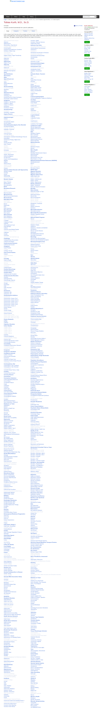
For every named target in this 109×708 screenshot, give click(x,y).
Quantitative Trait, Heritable (37, 435)
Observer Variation (35, 261)
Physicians (33, 332)
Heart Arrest (6, 623)
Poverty (32, 366)
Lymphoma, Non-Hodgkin (36, 124)
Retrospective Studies (36, 502)
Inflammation (7, 687)
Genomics (6, 578)
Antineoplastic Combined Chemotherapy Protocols (15, 136)
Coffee (5, 321)
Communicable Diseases (9, 342)
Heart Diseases (7, 625)
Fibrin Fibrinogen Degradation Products (13, 532)
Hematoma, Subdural (9, 632)
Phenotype (33, 322)
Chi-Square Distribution (9, 281)
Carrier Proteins (7, 247)
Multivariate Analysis (35, 194)
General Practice (8, 562)
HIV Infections (7, 593)
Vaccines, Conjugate (35, 658)
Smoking (33, 562)
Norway (32, 249)
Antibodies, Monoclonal (9, 128)
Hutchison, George (88, 76)
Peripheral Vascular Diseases (38, 316)
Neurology (33, 236)
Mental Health (34, 155)
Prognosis (33, 389)
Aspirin (6, 160)
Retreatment (33, 500)
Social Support (34, 568)
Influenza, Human (8, 690)
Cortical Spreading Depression (11, 379)
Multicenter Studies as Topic (37, 191)
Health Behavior (7, 599)
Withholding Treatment (36, 693)
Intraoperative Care (36, 66)
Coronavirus (7, 376)
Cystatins (6, 399)
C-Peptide (6, 220)
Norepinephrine (34, 247)
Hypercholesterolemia (9, 661)
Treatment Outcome (35, 637)
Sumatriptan (33, 594)
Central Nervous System (9, 264)
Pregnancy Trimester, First (37, 372)
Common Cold (7, 339)
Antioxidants (7, 138)
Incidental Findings (8, 679)
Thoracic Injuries (35, 620)
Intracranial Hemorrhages (37, 63)
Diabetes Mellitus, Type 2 (10, 428)
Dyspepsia (6, 465)
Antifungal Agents (8, 133)
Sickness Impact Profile (36, 552)
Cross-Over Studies (8, 391)
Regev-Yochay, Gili (88, 79)
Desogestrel (6, 423)
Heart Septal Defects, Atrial (10, 628)
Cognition (6, 322)
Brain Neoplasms (8, 216)
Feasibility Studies (8, 527)
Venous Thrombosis (35, 669)
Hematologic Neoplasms (10, 629)
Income (5, 681)
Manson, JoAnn (88, 61)
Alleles (5, 91)
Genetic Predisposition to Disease (13, 572)
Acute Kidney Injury (8, 54)
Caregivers (7, 246)
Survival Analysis (35, 599)
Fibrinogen (6, 533)
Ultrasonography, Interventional (38, 650)
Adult (5, 72)
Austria (5, 174)
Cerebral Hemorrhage (9, 269)
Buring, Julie (87, 48)
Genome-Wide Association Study (13, 576)
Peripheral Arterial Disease (37, 314)
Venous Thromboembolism (37, 667)
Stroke (32, 585)
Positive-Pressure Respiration (39, 361)
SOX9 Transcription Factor (37, 511)
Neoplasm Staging (35, 224)
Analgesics (7, 100)
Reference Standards (35, 470)
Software (33, 573)
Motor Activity (34, 190)
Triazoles (33, 638)
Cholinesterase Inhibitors (11, 295)
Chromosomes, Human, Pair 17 (11, 301)
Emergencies (7, 480)
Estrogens (6, 506)
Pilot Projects (34, 334)
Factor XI (6, 518)
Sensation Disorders (35, 534)
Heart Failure (7, 626)
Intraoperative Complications (37, 68)
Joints (32, 78)
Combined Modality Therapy (10, 337)
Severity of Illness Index (36, 545)
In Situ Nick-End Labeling (10, 676)
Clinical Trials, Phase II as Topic (11, 316)
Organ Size (33, 270)
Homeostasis (7, 643)
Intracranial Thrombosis (36, 64)
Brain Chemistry (7, 208)
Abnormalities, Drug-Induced (10, 45)
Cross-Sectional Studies (10, 393)
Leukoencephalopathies (37, 96)
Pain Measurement (36, 287)
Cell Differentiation (8, 261)
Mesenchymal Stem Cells (37, 157)
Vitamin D (33, 676)
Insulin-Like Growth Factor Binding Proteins (14, 702)
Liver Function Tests (35, 113)
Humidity (6, 655)
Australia (6, 172)
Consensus (6, 357)
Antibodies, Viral (7, 130)
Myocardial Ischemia (35, 211)
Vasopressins (34, 666)
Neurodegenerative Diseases (37, 233)
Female (6, 530)
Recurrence (33, 468)
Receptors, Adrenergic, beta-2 (37, 454)
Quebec (32, 438)
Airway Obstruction (8, 83)
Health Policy (7, 608)
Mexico (32, 163)
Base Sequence (7, 180)
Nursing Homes (34, 253)
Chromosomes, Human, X (10, 305)
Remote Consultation (35, 480)
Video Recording (35, 672)
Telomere (33, 615)
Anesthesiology (8, 109)
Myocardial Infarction (36, 209)
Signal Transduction (35, 553)
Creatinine (6, 387)
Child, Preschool (7, 287)
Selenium (33, 525)
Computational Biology (9, 346)
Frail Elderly (6, 550)
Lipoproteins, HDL (35, 111)
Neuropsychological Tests (38, 241)
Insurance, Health (35, 40)
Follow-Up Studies (9, 544)
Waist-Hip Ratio (34, 683)
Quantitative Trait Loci (36, 433)
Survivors (33, 601)
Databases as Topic (9, 403)
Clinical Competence (8, 311)
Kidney (32, 84)
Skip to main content (6, 2)
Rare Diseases (34, 448)
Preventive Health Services (37, 380)
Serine (32, 539)
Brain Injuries (7, 213)
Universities (33, 655)
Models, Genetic (34, 180)
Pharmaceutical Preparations (37, 317)
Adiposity (6, 64)
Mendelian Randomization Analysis (39, 153)
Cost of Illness (7, 381)
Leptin (32, 95)
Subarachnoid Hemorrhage (37, 588)
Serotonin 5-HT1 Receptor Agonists (39, 540)
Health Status (7, 619)
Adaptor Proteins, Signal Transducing (12, 55)
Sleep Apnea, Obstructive (36, 559)
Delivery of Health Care (9, 408)
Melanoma (33, 145)
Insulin (5, 697)
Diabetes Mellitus (8, 426)
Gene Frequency (7, 561)
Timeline (25, 31)
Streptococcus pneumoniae (37, 580)
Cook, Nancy (87, 86)
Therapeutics (34, 618)
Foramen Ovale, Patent (9, 547)
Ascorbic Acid (7, 157)
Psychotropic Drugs (35, 414)
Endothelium (7, 488)
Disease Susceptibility (9, 447)
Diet (5, 435)
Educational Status (9, 473)
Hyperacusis (7, 658)
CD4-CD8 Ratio (7, 226)
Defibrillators (7, 405)
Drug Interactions (8, 461)
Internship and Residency (36, 60)
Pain (32, 285)
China (5, 289)
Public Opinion (34, 418)
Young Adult (33, 702)
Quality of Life (34, 430)
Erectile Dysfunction (8, 498)
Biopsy (5, 189)
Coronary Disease (8, 374)
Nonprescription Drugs (36, 246)
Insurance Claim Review (9, 706)
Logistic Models (35, 115)
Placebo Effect (34, 335)
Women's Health (35, 696)
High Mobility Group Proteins (10, 640)
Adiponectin (7, 61)
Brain (5, 206)
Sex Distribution (35, 548)
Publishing (33, 420)
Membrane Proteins (35, 146)
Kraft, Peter (87, 77)
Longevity (33, 116)
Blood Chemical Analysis (9, 191)
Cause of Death (7, 260)
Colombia (6, 334)
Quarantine (33, 436)
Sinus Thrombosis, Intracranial (39, 556)
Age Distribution (8, 74)
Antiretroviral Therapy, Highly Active (12, 139)
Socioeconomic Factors (36, 571)
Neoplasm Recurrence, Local (37, 223)
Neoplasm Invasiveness (36, 220)
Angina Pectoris (8, 114)
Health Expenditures (8, 605)
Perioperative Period (35, 313)
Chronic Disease (7, 307)
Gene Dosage (7, 555)
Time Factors (34, 627)
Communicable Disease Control (11, 340)
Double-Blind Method (9, 453)
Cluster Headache (8, 319)
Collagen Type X (7, 331)
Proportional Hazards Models (38, 392)
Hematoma (6, 631)
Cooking (6, 371)
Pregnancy (33, 369)
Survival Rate (34, 600)
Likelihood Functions (35, 101)
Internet (32, 58)
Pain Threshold (34, 288)
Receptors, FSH (34, 459)
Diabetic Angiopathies (9, 429)
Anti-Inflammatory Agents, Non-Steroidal (15, 125)
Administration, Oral (8, 66)
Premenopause (34, 373)
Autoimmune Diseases (9, 177)
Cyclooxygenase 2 (8, 394)
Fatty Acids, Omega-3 (9, 524)
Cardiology (7, 238)
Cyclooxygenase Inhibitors (10, 396)
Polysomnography (35, 357)
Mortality (33, 188)
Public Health (34, 415)
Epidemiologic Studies (9, 494)
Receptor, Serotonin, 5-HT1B (37, 450)
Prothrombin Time (35, 404)
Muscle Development (35, 197)
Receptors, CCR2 (35, 457)
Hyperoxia (6, 666)
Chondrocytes (7, 296)
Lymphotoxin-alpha (36, 125)
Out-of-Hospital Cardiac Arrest (37, 275)
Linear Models (34, 102)
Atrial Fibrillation (7, 166)
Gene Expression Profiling (10, 558)
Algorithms (6, 89)
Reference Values (35, 471)
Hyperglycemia (7, 663)
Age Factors (7, 75)
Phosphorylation (34, 326)
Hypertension (7, 669)
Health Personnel (8, 607)
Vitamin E (33, 678)
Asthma (5, 162)
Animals (6, 118)
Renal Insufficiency (35, 483)
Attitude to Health (8, 171)
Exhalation (6, 510)
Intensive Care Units (36, 45)
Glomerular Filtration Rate (10, 584)
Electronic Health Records (10, 477)
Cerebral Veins (8, 272)
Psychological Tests (35, 409)
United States (34, 653)
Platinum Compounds (36, 343)
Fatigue (5, 522)
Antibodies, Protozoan (9, 129)
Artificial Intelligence (8, 156)
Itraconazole (33, 77)
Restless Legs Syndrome (37, 497)
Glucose (6, 587)
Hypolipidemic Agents (9, 670)
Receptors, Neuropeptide (37, 462)
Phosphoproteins (34, 325)
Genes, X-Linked (8, 564)
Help (24, 16)
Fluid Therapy (7, 543)
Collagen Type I (7, 327)
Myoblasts (33, 208)
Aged (5, 77)
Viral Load (33, 673)
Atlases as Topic (8, 165)
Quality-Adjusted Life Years (37, 432)
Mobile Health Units (35, 176)
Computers (7, 350)
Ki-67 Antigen (34, 83)
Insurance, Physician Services (38, 42)
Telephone (33, 610)
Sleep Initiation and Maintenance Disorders (40, 561)
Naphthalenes (34, 215)
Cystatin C (6, 397)
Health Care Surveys (8, 604)
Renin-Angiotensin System (37, 485)
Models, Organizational (36, 182)
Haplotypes (6, 594)
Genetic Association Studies (10, 565)
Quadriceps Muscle (35, 424)
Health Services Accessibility (10, 613)
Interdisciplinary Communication (38, 48)
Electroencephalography (9, 476)
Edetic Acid (6, 470)
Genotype (6, 579)
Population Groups (35, 358)
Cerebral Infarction (9, 270)
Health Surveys (7, 622)
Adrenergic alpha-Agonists (10, 69)
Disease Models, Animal (9, 443)
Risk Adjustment (34, 505)
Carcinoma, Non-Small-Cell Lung (11, 237)
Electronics (6, 479)
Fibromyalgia (7, 538)
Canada (5, 234)
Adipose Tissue (7, 63)
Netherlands (33, 232)
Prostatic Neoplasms (36, 401)
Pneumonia (33, 347)
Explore (87, 42)
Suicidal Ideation (34, 591)
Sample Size (34, 513)
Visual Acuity (34, 675)
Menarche (33, 151)
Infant (5, 684)
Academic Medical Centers (10, 46)
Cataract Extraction (8, 255)
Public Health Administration (37, 417)
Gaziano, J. (87, 49)
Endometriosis (7, 485)
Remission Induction (35, 479)
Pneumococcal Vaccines (36, 346)
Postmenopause (34, 363)
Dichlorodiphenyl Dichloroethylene (11, 434)
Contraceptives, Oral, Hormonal (11, 366)
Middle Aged (34, 169)
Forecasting (6, 549)
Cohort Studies (8, 325)
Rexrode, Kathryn (88, 92)
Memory (32, 148)
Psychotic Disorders (36, 412)
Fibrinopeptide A (7, 536)
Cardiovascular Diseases (10, 243)
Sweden (32, 603)
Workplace (33, 698)
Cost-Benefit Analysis (9, 382)
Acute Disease (7, 52)
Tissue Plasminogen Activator (39, 631)
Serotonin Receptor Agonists (37, 543)
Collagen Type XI (8, 333)
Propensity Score (35, 390)
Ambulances (7, 94)
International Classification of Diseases (40, 52)
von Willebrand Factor (36, 707)
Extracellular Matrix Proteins (10, 512)
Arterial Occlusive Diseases (10, 151)
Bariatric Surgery (8, 179)
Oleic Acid (33, 264)
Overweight (33, 279)
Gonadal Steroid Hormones (10, 591)
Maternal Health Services (36, 139)
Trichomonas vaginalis (36, 641)
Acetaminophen (7, 48)
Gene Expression (8, 557)
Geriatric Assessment (9, 581)
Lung (32, 119)
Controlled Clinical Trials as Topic (11, 370)
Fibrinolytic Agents (9, 535)
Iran (31, 72)
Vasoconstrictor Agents (36, 664)
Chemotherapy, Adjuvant (9, 280)
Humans (6, 654)
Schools (33, 516)
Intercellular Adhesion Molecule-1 (38, 46)
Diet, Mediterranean (8, 438)
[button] (97, 16)
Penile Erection (34, 305)
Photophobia (33, 328)
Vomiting (33, 681)
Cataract (6, 254)
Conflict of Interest (8, 354)
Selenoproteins (34, 527)
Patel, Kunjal (87, 74)
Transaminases (34, 632)
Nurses (32, 252)
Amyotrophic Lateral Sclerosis (11, 98)
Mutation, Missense (35, 206)
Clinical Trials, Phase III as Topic (11, 317)
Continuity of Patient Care (10, 359)
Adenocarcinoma (8, 57)
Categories (16, 31)
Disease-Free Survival (9, 449)
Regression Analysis (35, 476)
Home (7, 16)
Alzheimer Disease (9, 92)
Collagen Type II (7, 328)
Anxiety (5, 141)
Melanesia (33, 143)
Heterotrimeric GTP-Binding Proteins (12, 637)
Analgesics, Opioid (8, 103)
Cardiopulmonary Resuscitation (11, 240)
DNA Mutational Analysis (9, 400)
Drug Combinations (8, 458)
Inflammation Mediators (9, 688)
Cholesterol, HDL (8, 292)
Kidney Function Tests (36, 89)
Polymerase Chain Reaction (37, 352)
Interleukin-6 (33, 49)
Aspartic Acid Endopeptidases (11, 159)
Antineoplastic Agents (9, 135)
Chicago (6, 283)
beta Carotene (34, 705)
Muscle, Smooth (34, 200)
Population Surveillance (37, 360)
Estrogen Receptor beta (9, 503)
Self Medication (34, 531)
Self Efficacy (34, 530)
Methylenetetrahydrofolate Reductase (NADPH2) (44, 160)
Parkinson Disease (36, 291)
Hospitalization (7, 649)
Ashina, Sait (87, 64)
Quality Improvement (35, 427)
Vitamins (33, 680)
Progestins (33, 387)
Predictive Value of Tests (36, 367)
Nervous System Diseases (37, 230)
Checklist (6, 277)
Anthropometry (7, 120)
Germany (6, 582)
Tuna (32, 649)
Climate (5, 308)
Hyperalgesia (7, 660)
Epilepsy (6, 495)
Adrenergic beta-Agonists (9, 70)
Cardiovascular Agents (9, 241)
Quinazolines (34, 439)
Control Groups (7, 368)
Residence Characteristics (37, 491)
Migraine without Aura (37, 174)
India (5, 682)
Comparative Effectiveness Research (12, 345)
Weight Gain (33, 690)
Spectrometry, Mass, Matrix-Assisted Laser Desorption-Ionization (46, 574)
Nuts (32, 255)
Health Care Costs (8, 601)
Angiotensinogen (8, 117)
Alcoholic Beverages (8, 88)
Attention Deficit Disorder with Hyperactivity (16, 169)
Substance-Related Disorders (37, 590)
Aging (5, 82)
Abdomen (6, 42)
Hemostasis (6, 634)
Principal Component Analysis (37, 384)
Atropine (6, 168)
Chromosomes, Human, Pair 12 (11, 300)
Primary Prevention (35, 382)
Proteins (32, 403)
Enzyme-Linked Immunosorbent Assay (13, 491)
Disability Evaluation (8, 441)
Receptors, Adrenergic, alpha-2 (38, 453)
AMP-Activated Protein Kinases (11, 40)
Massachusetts (34, 136)
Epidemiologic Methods (9, 492)
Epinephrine (6, 497)
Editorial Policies (8, 471)
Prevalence (34, 378)
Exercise (6, 509)
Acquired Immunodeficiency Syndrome (13, 49)
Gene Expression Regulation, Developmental (14, 559)
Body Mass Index (8, 199)
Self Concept (34, 528)
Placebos (33, 337)
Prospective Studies (36, 394)
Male (32, 131)
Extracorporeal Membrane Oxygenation (14, 514)
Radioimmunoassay (35, 445)
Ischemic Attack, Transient (38, 74)
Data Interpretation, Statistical (11, 402)
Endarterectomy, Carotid (9, 483)
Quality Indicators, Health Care (38, 429)
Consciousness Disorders (10, 356)
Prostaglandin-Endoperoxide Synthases (40, 395)
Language (33, 92)
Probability (33, 385)
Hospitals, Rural (7, 652)
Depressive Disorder (8, 420)
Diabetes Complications (9, 425)
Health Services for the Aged (10, 617)
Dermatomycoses (8, 422)
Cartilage (6, 249)
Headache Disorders (9, 598)
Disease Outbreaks (8, 444)
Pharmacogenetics (35, 320)
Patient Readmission (35, 301)
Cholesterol (7, 290)
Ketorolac (33, 81)
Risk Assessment (35, 507)
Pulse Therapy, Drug (35, 423)
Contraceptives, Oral (9, 364)
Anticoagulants (7, 132)
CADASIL (6, 223)
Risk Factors (34, 508)
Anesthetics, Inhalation (9, 112)
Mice (32, 165)
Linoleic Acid (33, 105)
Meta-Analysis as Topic (36, 159)
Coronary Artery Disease (9, 373)
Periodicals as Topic (35, 311)
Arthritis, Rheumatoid (9, 154)
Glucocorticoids (7, 585)
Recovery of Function (36, 467)
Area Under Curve (8, 148)
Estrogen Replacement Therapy (11, 504)
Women (32, 695)
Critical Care (6, 388)
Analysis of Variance (8, 104)
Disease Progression (8, 446)
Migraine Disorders (36, 171)
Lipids (32, 109)
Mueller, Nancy (87, 73)
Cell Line (6, 263)
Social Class (33, 567)
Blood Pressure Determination (11, 196)
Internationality (34, 57)
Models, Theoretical (35, 185)
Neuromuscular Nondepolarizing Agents (40, 239)
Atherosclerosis (7, 163)
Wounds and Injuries (35, 699)
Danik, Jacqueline (88, 90)
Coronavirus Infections (10, 378)
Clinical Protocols (8, 313)
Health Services (7, 611)
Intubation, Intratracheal (36, 70)
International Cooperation (36, 54)
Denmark (6, 413)
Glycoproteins (7, 590)
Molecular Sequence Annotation (38, 186)
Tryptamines (34, 646)
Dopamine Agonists (8, 450)
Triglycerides (34, 642)
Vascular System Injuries (37, 663)
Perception (33, 310)
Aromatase (6, 150)
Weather (32, 689)
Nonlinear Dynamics (35, 244)
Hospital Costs (7, 644)
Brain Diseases (8, 210)
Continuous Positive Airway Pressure (12, 360)
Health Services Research (11, 616)
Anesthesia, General (8, 107)
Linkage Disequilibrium (36, 104)
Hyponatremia (7, 672)
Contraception (7, 362)
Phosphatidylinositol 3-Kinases (38, 323)
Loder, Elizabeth (88, 63)
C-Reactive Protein (8, 222)
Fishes (5, 540)
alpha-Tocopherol (34, 704)
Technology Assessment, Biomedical (39, 607)
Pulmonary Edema (35, 421)
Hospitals (6, 650)
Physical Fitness (34, 329)
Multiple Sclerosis (35, 193)
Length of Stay (34, 93)
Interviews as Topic (35, 61)
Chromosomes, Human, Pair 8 (11, 304)
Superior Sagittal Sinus (36, 596)
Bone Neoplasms (8, 202)
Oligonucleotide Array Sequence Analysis (40, 266)
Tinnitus (33, 629)
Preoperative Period (35, 376)
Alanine (5, 85)
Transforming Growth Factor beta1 (38, 635)
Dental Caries (7, 416)
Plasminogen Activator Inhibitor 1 (38, 338)
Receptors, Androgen (35, 456)
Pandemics (34, 290)
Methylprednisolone (35, 162)
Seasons (33, 519)
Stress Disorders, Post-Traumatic (38, 582)
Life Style (33, 99)
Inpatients (6, 694)
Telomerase (33, 614)
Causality (6, 258)
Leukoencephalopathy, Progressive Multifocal (41, 98)
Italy (32, 75)
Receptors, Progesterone (36, 463)
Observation (33, 260)
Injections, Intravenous (9, 691)
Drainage (6, 455)
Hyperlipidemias (8, 664)
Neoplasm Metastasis (36, 221)
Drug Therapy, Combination (10, 464)
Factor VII (6, 515)
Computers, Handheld (10, 351)
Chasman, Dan (87, 51)
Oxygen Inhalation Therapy (37, 282)
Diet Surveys (7, 437)
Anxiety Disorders (8, 142)
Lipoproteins (33, 110)
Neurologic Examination (36, 235)
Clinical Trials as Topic (9, 314)
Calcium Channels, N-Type (10, 231)
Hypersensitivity (7, 667)
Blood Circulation (8, 193)
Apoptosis (6, 147)
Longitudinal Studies (35, 118)
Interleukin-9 (33, 51)
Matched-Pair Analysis (36, 137)
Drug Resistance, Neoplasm (10, 462)
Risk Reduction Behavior (36, 510)
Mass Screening (34, 134)
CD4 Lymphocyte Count (9, 225)
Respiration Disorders (37, 492)
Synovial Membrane (35, 604)
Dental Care (6, 414)
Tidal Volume (34, 626)
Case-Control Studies (9, 252)
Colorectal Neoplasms (9, 336)
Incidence (6, 678)
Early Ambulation (8, 467)
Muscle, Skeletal (34, 199)
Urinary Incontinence (35, 656)
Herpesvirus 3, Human (9, 635)
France (6, 552)
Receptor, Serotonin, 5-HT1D (37, 451)
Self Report (34, 533)
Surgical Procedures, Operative (38, 597)
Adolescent (6, 67)
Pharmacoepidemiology (36, 319)
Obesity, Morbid (35, 258)
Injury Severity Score (9, 693)
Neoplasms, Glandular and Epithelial (39, 227)
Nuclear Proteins (34, 250)
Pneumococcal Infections (36, 344)
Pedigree (33, 304)
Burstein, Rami (87, 60)
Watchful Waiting (34, 687)
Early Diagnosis (7, 468)
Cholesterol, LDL (7, 293)
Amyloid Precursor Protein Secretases (13, 97)
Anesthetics (6, 111)
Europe (5, 507)
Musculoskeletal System (36, 202)
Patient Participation (35, 299)
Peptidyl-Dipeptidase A (37, 308)
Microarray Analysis (35, 168)
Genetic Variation (8, 575)
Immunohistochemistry (9, 673)
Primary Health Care (35, 381)
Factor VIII (6, 517)
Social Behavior (34, 565)
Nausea (32, 218)
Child (5, 286)
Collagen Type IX (8, 330)
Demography (7, 411)
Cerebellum (6, 266)
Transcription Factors (35, 634)
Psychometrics (34, 411)
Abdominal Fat (7, 43)
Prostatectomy (34, 400)
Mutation (33, 205)
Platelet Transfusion (36, 341)
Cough (5, 384)
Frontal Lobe (7, 554)
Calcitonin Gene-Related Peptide (11, 229)
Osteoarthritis (34, 273)
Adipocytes (6, 58)
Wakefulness (34, 684)
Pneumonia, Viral (35, 349)
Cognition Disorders (9, 324)
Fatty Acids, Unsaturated (9, 526)
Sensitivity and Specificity (37, 536)
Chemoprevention (8, 278)
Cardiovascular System (9, 244)
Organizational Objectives (37, 272)
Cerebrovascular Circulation (10, 274)
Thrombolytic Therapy (36, 623)
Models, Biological (35, 177)
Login (5, 19)
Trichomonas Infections (36, 640)
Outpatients (33, 276)
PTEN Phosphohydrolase (36, 283)
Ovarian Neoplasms (35, 278)
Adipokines (6, 60)
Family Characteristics (9, 520)
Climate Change (7, 310)
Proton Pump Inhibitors (37, 406)
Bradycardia (6, 205)
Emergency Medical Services (10, 482)
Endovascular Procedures (10, 489)
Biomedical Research (9, 188)
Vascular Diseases (36, 661)
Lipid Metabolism (34, 107)
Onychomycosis (34, 267)
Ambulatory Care (8, 95)
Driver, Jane (87, 52)
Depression (7, 419)
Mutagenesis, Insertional (36, 203)
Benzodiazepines (8, 185)
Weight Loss (33, 692)
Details (33, 31)
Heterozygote (7, 638)
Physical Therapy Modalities (37, 331)
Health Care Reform (8, 602)
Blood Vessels (8, 197)
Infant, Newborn (7, 685)
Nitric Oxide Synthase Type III (38, 243)
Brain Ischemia (8, 214)
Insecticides (6, 696)
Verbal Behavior (34, 670)
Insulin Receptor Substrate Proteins (12, 699)
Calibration (6, 232)
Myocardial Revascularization (39, 212)
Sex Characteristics (36, 547)
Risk (32, 504)
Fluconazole (6, 541)
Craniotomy (6, 385)
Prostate (33, 397)
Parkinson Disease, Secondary (39, 293)
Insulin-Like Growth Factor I (10, 703)
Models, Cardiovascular (36, 179)
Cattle (5, 257)
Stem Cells (33, 579)
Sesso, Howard (87, 89)
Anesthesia (6, 106)
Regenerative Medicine (36, 473)
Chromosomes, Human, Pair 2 (11, 302)
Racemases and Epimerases (37, 444)
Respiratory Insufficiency (37, 496)
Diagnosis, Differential (9, 431)
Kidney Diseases (35, 86)
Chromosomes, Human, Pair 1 (11, 298)
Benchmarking (7, 183)
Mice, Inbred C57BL (35, 166)
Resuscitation (34, 499)
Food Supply (7, 546)
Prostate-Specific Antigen (36, 398)
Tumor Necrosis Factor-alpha (37, 647)
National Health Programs (38, 217)
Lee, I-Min (86, 88)
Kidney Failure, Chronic (36, 87)
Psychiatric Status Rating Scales (39, 408)
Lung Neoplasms (34, 122)
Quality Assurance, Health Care (38, 426)
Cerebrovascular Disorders (11, 275)
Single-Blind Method (35, 555)
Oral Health (33, 269)
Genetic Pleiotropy (8, 570)
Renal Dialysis (34, 482)
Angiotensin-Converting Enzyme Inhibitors (13, 115)
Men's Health (34, 150)
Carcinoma (6, 235)
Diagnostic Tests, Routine (10, 432)
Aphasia (6, 145)
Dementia (6, 410)
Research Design (35, 488)
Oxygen (32, 281)
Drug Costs (6, 459)
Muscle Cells (34, 196)
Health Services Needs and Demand (12, 614)
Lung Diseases (34, 121)
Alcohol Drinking (8, 86)
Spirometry (33, 576)
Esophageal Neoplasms (10, 500)
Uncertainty (33, 652)
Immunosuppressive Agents (10, 675)
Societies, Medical (35, 570)
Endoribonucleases (8, 486)
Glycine (5, 588)
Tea (31, 606)
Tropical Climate (34, 644)
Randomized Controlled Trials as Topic (41, 447)
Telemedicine (34, 609)
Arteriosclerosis (7, 153)
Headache (6, 596)
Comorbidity (7, 343)
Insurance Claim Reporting (10, 705)
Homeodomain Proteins (9, 641)
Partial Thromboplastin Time (37, 295)
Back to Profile (79, 25)
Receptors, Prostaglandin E (37, 465)
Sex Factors (34, 550)
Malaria (32, 130)
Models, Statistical (36, 183)
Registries (33, 474)
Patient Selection (35, 302)
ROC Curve (33, 442)
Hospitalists (6, 648)
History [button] (32, 16)
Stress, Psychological (36, 583)
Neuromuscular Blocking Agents (38, 238)
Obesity (33, 256)
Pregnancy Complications (36, 370)
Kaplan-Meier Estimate (36, 80)
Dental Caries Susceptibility (10, 417)
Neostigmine (33, 229)
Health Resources (8, 610)
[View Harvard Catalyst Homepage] (17, 1)
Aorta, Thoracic (7, 144)
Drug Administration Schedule (10, 456)
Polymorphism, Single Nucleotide (40, 355)
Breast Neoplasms (8, 217)
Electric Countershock (9, 474)
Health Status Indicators (10, 620)
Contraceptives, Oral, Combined (11, 365)
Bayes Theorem (7, 182)
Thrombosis (33, 624)
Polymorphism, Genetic (37, 353)
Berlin (5, 186)
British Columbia (7, 219)
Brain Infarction (7, 211)
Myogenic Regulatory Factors (37, 214)
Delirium (6, 406)
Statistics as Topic (36, 577)
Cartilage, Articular (8, 250)
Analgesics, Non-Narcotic (10, 102)
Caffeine (6, 228)
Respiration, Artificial (35, 494)
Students (33, 587)
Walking (32, 686)
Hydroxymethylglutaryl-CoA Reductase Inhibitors (15, 657)
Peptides (33, 307)
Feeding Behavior (8, 529)
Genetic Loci (7, 567)
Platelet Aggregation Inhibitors (37, 340)
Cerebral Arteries (7, 267)
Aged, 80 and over (9, 79)
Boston (5, 203)
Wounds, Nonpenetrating (37, 701)
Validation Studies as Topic (37, 659)
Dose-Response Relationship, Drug (12, 452)
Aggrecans (6, 80)
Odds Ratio (34, 263)
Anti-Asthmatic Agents (9, 121)
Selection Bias (34, 524)
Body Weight (7, 201)
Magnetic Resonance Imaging (37, 128)
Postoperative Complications (37, 364)
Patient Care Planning (36, 296)
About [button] (15, 16)
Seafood (33, 518)
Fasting (5, 521)
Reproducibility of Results (36, 486)
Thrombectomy (34, 621)
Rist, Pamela (87, 47)
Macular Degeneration (36, 127)
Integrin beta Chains (35, 43)
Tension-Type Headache (37, 617)
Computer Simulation (8, 348)
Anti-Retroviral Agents (9, 126)
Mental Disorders (34, 154)
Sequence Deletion (35, 537)
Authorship (7, 176)
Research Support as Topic (37, 489)
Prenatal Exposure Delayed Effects (39, 375)
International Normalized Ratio (38, 55)
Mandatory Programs (35, 133)
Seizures (33, 522)
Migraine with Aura (36, 173)
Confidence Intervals (9, 353)
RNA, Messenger (35, 441)
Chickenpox (6, 284)
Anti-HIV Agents (7, 123)
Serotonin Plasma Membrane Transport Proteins (44, 542)
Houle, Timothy (87, 66)
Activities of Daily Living (9, 51)
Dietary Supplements (8, 440)
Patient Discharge (35, 298)
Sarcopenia (33, 514)
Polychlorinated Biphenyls (37, 350)
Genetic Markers (7, 569)
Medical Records (35, 142)
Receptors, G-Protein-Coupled (37, 460)
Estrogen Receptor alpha (9, 501)
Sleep (32, 558)
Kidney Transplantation (36, 90)
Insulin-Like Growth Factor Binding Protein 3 (14, 700)
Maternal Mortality (35, 140)
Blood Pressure (8, 194)
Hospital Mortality (8, 646)
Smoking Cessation (35, 564)
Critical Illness (8, 390)
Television (33, 612)
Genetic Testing (7, 573)
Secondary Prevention (36, 521)
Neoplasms (33, 226)
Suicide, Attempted (35, 593)
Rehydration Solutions (36, 477)
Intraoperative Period (35, 69)
